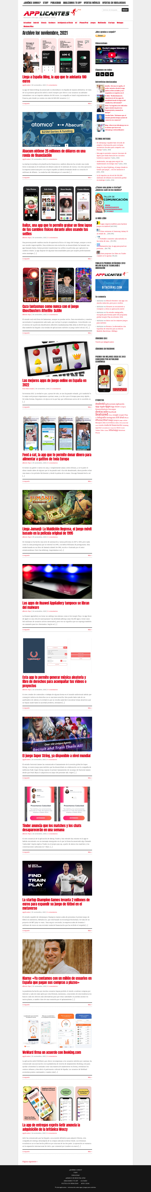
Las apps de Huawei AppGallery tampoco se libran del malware (55, 605)
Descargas (112, 409)
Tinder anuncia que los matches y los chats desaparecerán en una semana (51, 827)
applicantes (26, 85)
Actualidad (27, 23)
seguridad (98, 428)
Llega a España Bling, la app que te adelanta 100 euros (54, 79)
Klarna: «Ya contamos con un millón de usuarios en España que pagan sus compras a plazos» (57, 980)
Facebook (112, 412)
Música (112, 423)
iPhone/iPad (83, 23)
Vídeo (102, 430)
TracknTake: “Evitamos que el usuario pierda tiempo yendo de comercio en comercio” (116, 117)
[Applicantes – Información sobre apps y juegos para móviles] (52, 15)
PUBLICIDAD (56, 3)
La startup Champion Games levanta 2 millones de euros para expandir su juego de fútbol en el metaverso (56, 904)
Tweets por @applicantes (104, 342)
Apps (108, 406)
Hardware (52, 23)
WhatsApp (113, 430)
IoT (76, 23)
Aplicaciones (110, 404)
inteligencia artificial (65, 23)
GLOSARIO (84, 1181)
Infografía (101, 417)
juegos (116, 420)
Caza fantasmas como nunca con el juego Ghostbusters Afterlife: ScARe (50, 308)
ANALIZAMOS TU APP (72, 3)
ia (96, 418)
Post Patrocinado (28, 389)
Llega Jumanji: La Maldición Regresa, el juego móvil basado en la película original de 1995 (57, 531)
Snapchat (113, 428)
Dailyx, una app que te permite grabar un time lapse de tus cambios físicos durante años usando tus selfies (57, 229)
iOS (117, 417)
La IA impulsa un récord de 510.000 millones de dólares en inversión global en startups (111, 177)
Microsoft (106, 423)
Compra (123, 407)
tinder (123, 428)
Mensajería (99, 423)
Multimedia (102, 23)
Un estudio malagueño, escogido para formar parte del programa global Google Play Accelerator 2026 (112, 314)
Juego (110, 420)
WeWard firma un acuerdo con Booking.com (51, 1052)
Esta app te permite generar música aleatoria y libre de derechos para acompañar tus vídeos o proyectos (54, 681)
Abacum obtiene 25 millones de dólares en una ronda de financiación (53, 153)
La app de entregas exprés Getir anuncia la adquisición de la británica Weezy (51, 1127)
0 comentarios (52, 85)
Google (115, 415)
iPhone (126, 418)
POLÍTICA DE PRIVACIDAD (69, 1183)
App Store (115, 406)
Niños (117, 423)
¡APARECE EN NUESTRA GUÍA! (75, 1178)
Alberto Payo (26, 238)
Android (36, 23)
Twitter (97, 430)
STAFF (45, 3)
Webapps (120, 23)
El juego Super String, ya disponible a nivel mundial (56, 755)
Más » (90, 103)
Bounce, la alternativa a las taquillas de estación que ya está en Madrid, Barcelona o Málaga (111, 328)
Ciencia (43, 23)
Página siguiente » (29, 1161)
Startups (111, 23)
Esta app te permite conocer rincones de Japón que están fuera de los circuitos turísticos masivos (111, 155)
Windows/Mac (28, 26)
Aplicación (120, 404)
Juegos (93, 23)
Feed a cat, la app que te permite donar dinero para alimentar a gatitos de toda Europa (56, 457)
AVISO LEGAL (85, 1183)
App (97, 406)
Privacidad (123, 423)
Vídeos (106, 430)
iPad (122, 417)
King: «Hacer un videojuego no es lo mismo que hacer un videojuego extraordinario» (116, 127)
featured (101, 414)
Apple (102, 406)
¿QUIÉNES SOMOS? (32, 3)
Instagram (111, 417)
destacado (101, 411)
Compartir (26, 103)
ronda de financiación (113, 425)
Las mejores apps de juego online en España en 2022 (54, 382)
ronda (101, 425)
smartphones (106, 428)
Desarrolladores (101, 409)
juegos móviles (123, 420)
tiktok (118, 428)
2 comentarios (52, 834)
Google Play (123, 415)
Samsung (125, 425)
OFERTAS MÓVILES (92, 3)
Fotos (110, 415)
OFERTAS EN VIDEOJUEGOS (114, 3)
